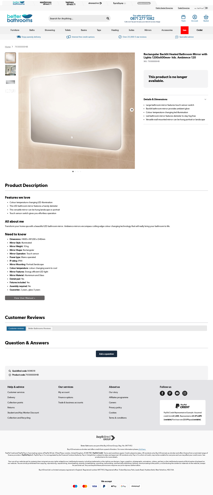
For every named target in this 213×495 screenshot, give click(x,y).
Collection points (15, 402)
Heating (115, 30)
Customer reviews (16, 328)
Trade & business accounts (70, 402)
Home (8, 46)
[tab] (16, 328)
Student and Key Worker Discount (23, 412)
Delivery (11, 397)
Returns (11, 407)
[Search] (108, 18)
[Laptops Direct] (70, 3)
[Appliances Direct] (45, 3)
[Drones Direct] (94, 3)
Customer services (15, 392)
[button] (132, 110)
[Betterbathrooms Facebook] (162, 395)
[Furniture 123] (119, 3)
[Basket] (206, 17)
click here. (142, 449)
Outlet (199, 30)
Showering (50, 30)
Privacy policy (115, 407)
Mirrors (148, 30)
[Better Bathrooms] (18, 3)
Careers (112, 402)
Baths (32, 30)
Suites (131, 30)
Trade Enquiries (184, 8)
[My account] (195, 18)
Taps (99, 30)
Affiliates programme (118, 397)
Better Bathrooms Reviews (39, 328)
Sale (184, 30)
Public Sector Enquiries (164, 8)
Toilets (68, 30)
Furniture (15, 30)
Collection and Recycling (18, 417)
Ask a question (106, 353)
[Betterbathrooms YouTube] (177, 395)
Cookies (112, 412)
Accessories (167, 30)
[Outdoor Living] (143, 3)
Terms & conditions (118, 417)
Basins (84, 30)
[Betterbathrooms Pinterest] (169, 395)
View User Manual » (24, 298)
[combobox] (79, 18)
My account (63, 392)
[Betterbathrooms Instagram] (184, 395)
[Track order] (183, 18)
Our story (113, 392)
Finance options (65, 397)
